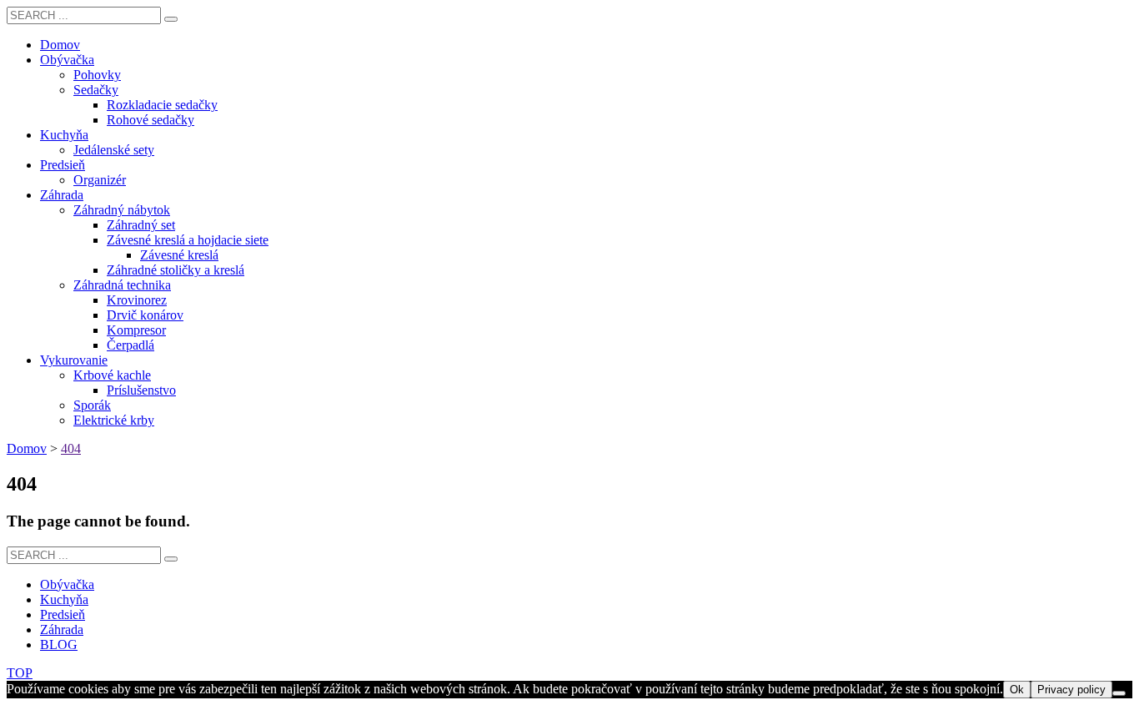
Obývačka (67, 584)
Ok (1017, 689)
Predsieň (62, 614)
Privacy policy (1071, 689)
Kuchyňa (64, 599)
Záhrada (61, 629)
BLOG (59, 644)
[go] (171, 19)
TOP (20, 673)
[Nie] (1119, 693)
